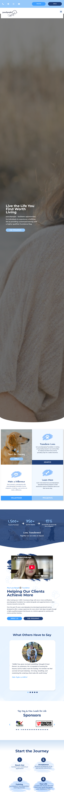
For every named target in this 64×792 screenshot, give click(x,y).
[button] (61, 11)
